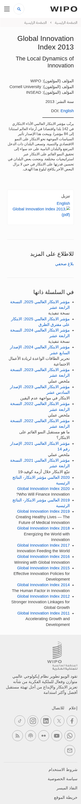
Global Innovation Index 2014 (43, 585)
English (67, 111)
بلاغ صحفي (64, 264)
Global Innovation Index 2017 (43, 545)
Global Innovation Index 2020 (43, 488)
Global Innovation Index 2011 (43, 613)
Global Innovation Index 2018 (43, 528)
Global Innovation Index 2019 (43, 511)
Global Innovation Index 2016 (43, 556)
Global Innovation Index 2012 (43, 596)
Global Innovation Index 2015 (43, 568)
